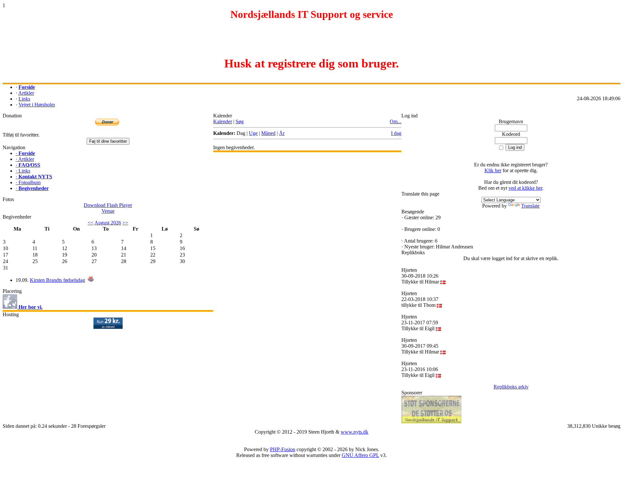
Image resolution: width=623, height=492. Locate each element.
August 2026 (107, 222)
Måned (268, 133)
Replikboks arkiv (511, 387)
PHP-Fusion (282, 449)
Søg (240, 121)
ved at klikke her (525, 188)
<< (90, 222)
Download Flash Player (108, 205)
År (282, 133)
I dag (396, 133)
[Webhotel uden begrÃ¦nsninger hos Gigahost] (108, 327)
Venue (108, 211)
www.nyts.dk (354, 432)
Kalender (222, 121)
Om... (395, 121)
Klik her (492, 170)
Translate (530, 206)
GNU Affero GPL (360, 455)
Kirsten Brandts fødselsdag (57, 280)
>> (125, 222)
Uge (253, 133)
